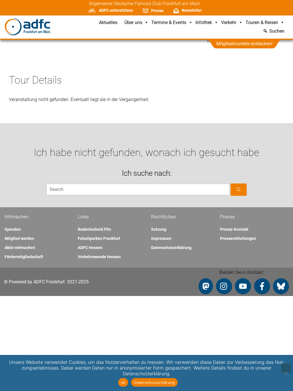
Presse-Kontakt (234, 229)
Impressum (161, 238)
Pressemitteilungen (238, 238)
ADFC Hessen (90, 247)
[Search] (239, 189)
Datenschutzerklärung (171, 247)
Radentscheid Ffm (94, 229)
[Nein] (286, 373)
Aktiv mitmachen (20, 247)
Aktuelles (108, 22)
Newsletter (192, 10)
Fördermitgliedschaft (24, 256)
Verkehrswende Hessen (99, 256)
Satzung (158, 229)
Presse (157, 10)
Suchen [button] (276, 31)
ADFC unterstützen (116, 10)
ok (123, 382)
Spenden (13, 229)
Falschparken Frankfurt (99, 238)
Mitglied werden (19, 238)
